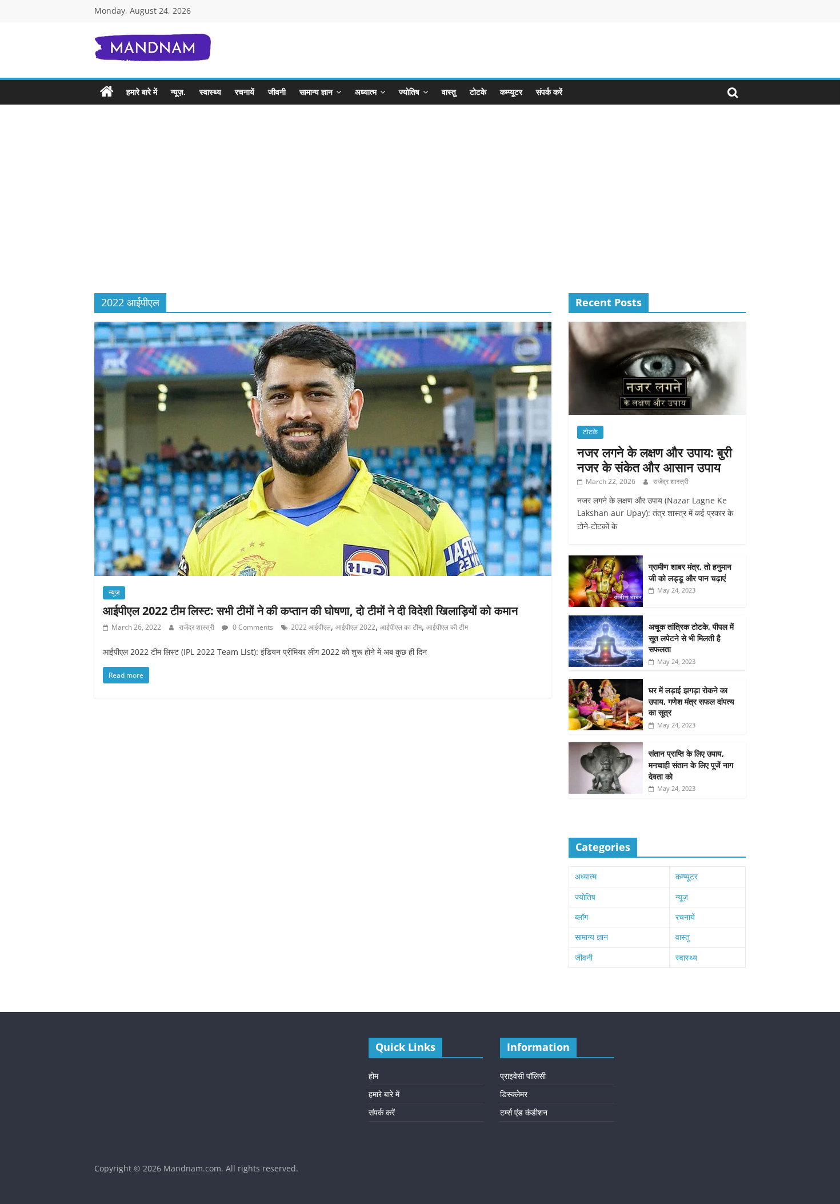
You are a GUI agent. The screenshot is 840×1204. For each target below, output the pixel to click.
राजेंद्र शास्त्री (197, 627)
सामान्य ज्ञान (316, 91)
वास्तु (449, 91)
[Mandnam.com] (106, 92)
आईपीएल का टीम (401, 627)
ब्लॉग (581, 916)
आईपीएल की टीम (447, 627)
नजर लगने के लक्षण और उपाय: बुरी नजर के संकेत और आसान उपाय (654, 459)
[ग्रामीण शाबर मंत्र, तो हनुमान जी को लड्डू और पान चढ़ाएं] (606, 561)
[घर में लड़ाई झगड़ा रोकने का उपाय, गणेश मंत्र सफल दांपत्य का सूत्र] (606, 684)
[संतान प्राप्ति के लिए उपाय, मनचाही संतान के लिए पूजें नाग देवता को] (606, 748)
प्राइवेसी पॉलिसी (523, 1075)
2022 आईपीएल (311, 627)
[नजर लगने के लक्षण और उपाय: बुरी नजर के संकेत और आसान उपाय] (657, 327)
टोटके (478, 91)
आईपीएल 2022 (355, 627)
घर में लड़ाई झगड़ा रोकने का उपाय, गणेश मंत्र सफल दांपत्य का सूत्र (691, 701)
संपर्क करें (549, 91)
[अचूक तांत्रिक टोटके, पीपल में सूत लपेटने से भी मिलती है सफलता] (606, 621)
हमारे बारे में (141, 91)
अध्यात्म (366, 91)
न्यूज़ (114, 592)
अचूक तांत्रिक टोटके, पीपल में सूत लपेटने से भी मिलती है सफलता (691, 637)
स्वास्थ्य (210, 91)
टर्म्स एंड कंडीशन (523, 1112)
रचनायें (244, 91)
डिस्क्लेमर (513, 1094)
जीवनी (277, 91)
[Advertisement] (420, 207)
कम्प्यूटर (511, 91)
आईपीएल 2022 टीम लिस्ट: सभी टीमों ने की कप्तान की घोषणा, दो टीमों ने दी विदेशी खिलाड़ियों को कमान (310, 610)
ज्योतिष (409, 91)
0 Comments (252, 627)
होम (373, 1075)
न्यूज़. (178, 91)
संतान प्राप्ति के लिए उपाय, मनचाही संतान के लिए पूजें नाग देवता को (691, 764)
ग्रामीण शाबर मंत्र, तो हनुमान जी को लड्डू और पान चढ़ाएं (690, 572)
